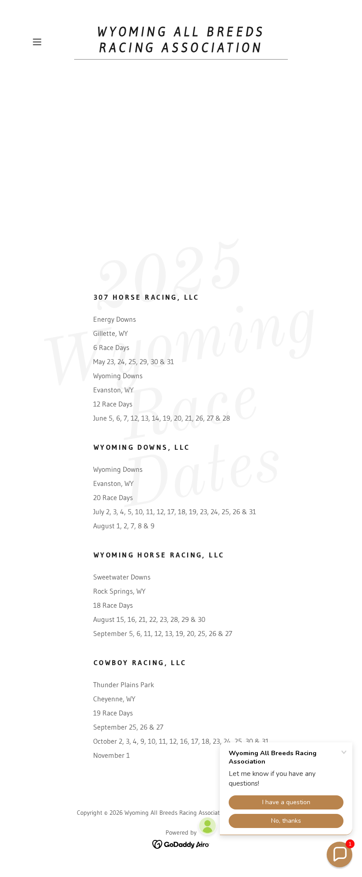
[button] (51, 42)
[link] (181, 49)
